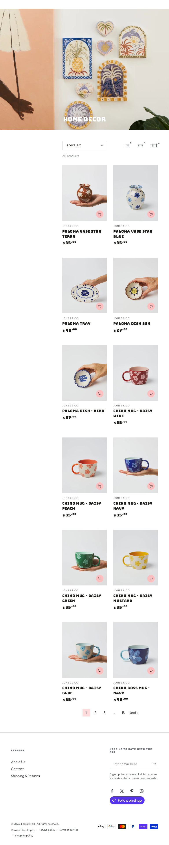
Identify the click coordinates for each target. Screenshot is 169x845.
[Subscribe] (155, 764)
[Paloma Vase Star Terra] (84, 193)
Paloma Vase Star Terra (81, 234)
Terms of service (68, 829)
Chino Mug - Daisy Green (81, 598)
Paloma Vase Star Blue (132, 234)
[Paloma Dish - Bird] (84, 373)
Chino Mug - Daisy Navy (132, 506)
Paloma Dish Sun (131, 323)
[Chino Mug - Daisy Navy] (135, 465)
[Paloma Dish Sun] (135, 285)
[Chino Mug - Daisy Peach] (84, 465)
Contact (17, 768)
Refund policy (47, 829)
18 (123, 712)
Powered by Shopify (23, 830)
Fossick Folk (28, 823)
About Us (18, 761)
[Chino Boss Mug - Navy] (135, 650)
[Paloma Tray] (84, 285)
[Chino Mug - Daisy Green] (84, 557)
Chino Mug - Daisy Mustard (132, 598)
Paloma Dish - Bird (83, 411)
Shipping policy (24, 835)
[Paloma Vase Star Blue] (135, 193)
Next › (133, 712)
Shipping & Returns (25, 775)
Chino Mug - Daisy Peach (81, 506)
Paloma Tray (76, 323)
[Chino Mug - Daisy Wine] (135, 373)
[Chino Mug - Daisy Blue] (84, 650)
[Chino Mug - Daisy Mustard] (135, 557)
